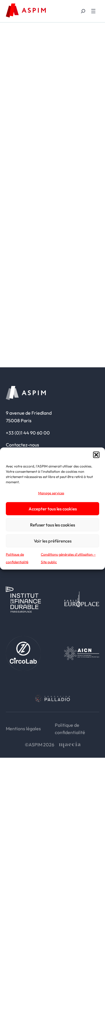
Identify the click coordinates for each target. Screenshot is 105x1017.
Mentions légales (23, 728)
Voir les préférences (52, 540)
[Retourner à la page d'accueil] (26, 11)
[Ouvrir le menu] (93, 11)
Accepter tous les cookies (53, 508)
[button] (96, 455)
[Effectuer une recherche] (83, 11)
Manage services (51, 493)
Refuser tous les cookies (52, 524)
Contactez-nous (22, 445)
